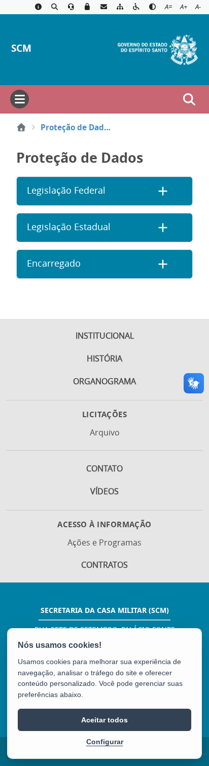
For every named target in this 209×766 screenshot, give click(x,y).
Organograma (104, 381)
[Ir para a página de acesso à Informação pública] (38, 7)
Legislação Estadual (69, 227)
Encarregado (54, 263)
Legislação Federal (66, 190)
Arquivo (105, 432)
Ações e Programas (104, 542)
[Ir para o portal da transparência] (54, 7)
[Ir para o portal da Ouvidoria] (71, 7)
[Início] (21, 127)
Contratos (104, 564)
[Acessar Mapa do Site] (120, 7)
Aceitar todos (104, 720)
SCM (21, 48)
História (104, 358)
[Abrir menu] (19, 99)
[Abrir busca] (189, 99)
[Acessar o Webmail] (103, 7)
